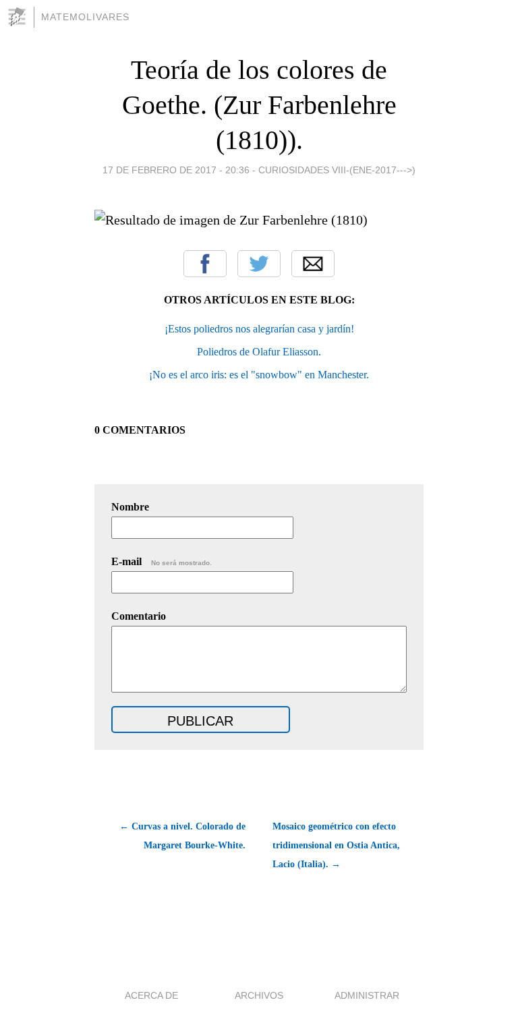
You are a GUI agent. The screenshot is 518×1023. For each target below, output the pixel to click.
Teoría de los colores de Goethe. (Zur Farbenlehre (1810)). (259, 105)
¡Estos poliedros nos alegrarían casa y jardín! (259, 328)
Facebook (205, 263)
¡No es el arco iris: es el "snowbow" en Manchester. (259, 374)
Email (313, 263)
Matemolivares (85, 16)
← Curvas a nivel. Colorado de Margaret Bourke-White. (182, 835)
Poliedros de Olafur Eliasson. (259, 351)
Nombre (130, 507)
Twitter (259, 263)
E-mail (161, 561)
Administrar (367, 995)
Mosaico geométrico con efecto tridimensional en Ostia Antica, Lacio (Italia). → (336, 845)
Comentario (138, 616)
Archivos (259, 995)
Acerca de (151, 995)
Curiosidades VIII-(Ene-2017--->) (336, 170)
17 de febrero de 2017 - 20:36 (176, 170)
